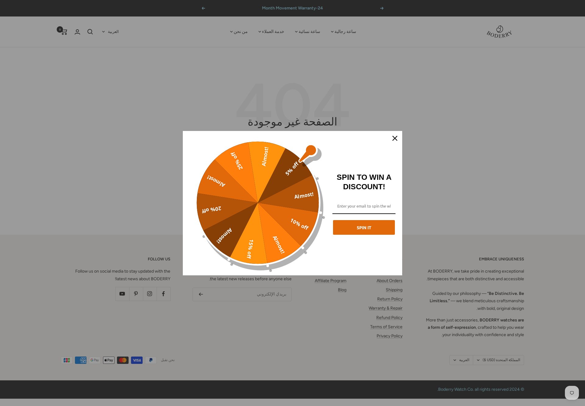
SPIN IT (364, 227)
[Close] (395, 138)
